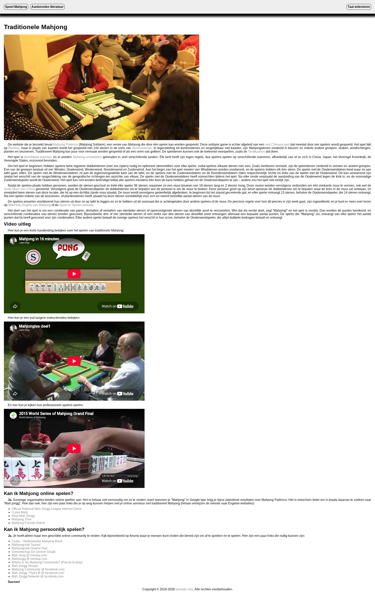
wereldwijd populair (37, 157)
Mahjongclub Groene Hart (29, 548)
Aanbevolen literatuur (47, 6)
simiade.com (184, 589)
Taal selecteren (359, 6)
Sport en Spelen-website (76, 205)
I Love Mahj (20, 512)
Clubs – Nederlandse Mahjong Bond (37, 541)
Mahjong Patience (65, 144)
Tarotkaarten (256, 151)
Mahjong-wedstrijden (87, 157)
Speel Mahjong (16, 6)
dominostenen (142, 148)
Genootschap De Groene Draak (33, 551)
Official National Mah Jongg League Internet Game (47, 508)
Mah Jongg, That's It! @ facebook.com (38, 572)
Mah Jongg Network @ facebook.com (37, 576)
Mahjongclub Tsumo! (26, 544)
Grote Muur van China (19, 189)
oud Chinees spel (277, 144)
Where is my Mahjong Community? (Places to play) (47, 562)
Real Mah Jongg (23, 515)
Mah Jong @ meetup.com (29, 555)
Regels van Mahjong (36, 205)
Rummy (13, 148)
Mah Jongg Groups (25, 565)
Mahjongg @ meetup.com (29, 558)
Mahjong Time (21, 519)
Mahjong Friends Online (28, 522)
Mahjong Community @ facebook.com (38, 569)
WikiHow (14, 205)
